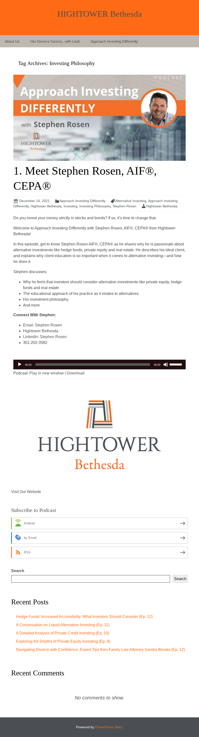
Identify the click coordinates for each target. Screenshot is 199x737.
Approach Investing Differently (114, 41)
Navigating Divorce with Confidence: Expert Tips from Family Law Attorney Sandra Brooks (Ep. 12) (100, 650)
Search (17, 571)
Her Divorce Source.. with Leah (55, 41)
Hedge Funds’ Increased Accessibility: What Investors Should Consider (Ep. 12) (84, 617)
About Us (12, 41)
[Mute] (165, 364)
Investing (70, 206)
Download (75, 373)
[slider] (176, 364)
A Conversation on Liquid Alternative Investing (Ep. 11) (62, 625)
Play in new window (46, 373)
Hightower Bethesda (46, 206)
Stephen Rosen (124, 206)
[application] (99, 364)
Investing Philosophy (95, 206)
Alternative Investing (130, 201)
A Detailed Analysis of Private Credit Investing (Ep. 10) (62, 633)
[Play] (19, 364)
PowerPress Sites (108, 727)
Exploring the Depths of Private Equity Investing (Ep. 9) (63, 641)
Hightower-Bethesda (161, 206)
